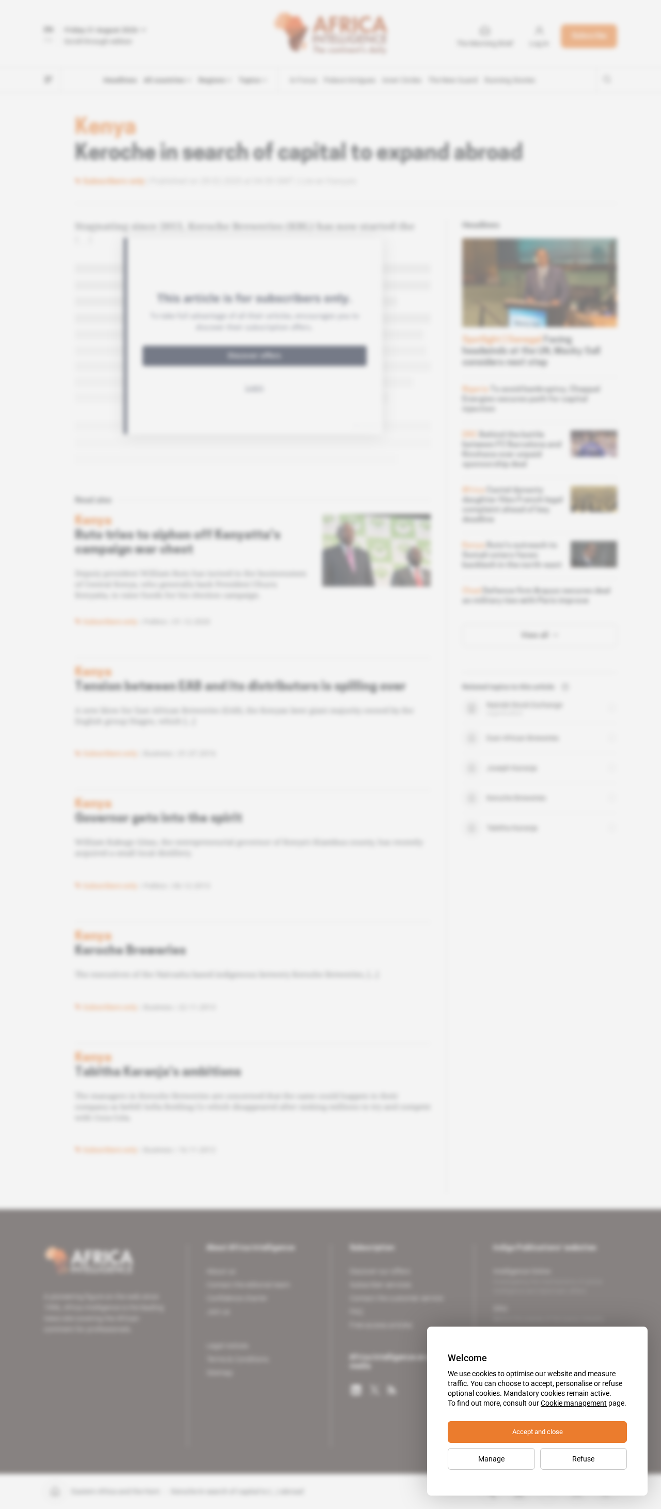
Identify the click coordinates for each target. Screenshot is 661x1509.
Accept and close (537, 1432)
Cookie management (574, 1403)
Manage (491, 1459)
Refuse (583, 1459)
